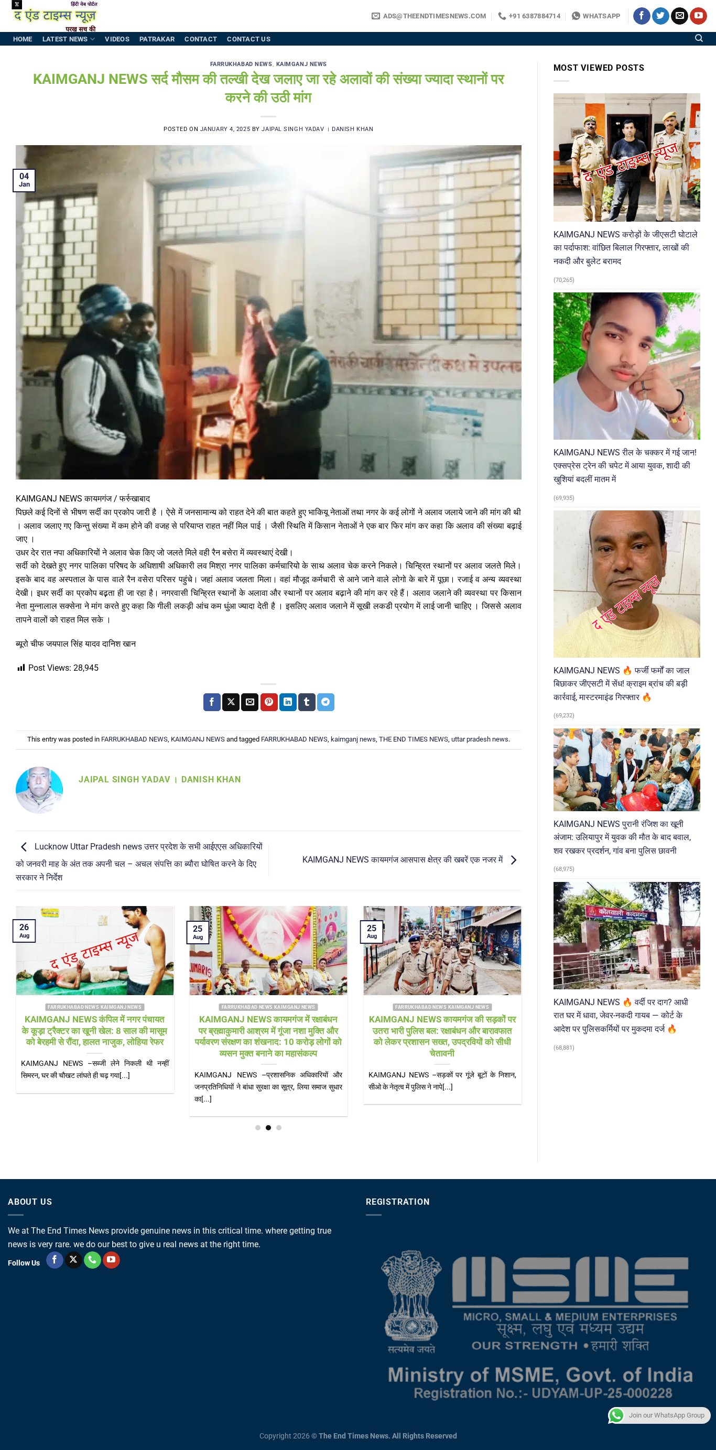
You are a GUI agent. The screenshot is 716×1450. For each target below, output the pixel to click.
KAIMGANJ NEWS (301, 64)
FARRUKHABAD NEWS (241, 64)
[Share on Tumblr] (307, 702)
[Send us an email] (679, 16)
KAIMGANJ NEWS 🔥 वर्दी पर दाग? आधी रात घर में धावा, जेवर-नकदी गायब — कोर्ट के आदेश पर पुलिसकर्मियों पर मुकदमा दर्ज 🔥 (621, 1015)
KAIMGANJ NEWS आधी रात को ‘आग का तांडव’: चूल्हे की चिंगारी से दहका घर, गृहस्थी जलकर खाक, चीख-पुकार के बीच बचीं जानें (278, 1031)
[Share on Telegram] (325, 702)
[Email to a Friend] (249, 702)
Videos (117, 39)
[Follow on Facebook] (641, 16)
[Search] (699, 38)
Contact (201, 39)
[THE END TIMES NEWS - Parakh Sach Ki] (60, 16)
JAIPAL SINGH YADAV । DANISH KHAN (317, 129)
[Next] (505, 993)
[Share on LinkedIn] (288, 702)
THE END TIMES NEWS (413, 739)
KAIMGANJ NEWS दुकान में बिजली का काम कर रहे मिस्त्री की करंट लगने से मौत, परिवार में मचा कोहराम (104, 1031)
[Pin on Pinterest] (269, 702)
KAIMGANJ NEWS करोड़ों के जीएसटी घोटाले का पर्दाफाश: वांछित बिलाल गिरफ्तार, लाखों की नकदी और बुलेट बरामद (626, 248)
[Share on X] (231, 702)
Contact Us (248, 39)
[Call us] (92, 1260)
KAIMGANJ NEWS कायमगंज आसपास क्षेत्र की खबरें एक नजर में (403, 860)
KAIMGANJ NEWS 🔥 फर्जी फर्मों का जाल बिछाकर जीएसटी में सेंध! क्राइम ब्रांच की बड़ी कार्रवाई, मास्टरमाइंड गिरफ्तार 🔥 (622, 684)
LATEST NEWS (65, 39)
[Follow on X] (73, 1260)
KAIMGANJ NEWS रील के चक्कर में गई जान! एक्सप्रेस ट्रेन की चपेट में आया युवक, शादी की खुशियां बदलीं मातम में (625, 466)
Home (22, 39)
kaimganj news (353, 739)
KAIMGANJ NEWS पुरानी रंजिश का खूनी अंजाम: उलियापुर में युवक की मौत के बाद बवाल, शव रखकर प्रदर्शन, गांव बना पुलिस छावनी (622, 837)
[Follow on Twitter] (660, 16)
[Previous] (31, 993)
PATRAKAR (157, 39)
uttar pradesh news (479, 739)
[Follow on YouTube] (698, 16)
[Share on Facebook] (212, 702)
